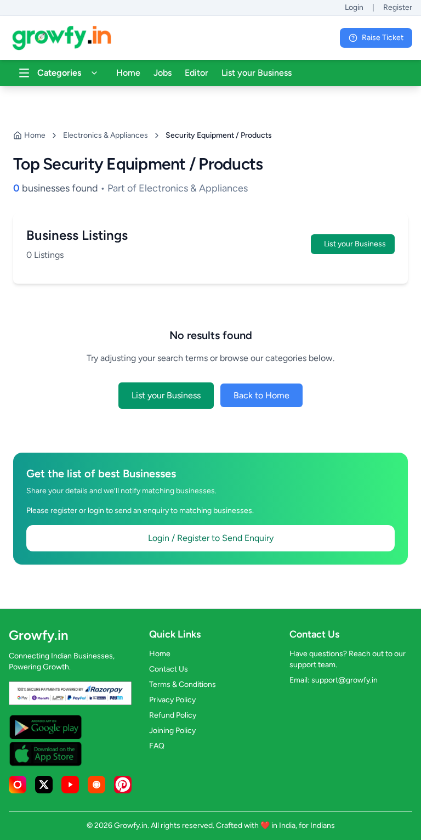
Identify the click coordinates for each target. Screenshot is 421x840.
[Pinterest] (123, 784)
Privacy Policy (172, 699)
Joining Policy (172, 730)
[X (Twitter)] (44, 784)
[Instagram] (17, 784)
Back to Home (261, 395)
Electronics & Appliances (105, 135)
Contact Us (168, 669)
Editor (196, 72)
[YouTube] (70, 784)
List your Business (256, 72)
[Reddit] (96, 784)
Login (354, 7)
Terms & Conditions (182, 684)
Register (397, 7)
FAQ (156, 746)
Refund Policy (172, 715)
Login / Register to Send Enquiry (211, 538)
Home (128, 72)
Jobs (162, 72)
